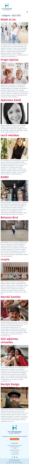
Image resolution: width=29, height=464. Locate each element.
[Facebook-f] (12, 457)
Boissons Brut (9, 217)
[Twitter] (14, 457)
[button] (27, 12)
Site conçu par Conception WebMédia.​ (14, 462)
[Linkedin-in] (16, 457)
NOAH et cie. (8, 19)
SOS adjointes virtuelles (9, 340)
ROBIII (5, 177)
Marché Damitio (11, 297)
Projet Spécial (9, 59)
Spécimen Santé (11, 100)
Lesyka (5, 259)
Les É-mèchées (10, 135)
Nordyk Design (10, 384)
